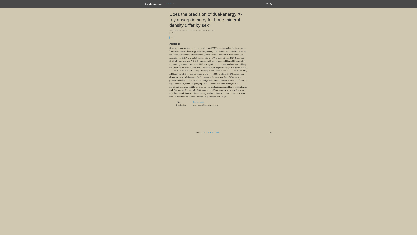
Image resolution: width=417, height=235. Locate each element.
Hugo (217, 132)
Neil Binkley (211, 30)
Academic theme (208, 132)
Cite (171, 38)
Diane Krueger (174, 30)
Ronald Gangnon (153, 3)
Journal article (198, 102)
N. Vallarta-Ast (184, 30)
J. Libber (192, 30)
